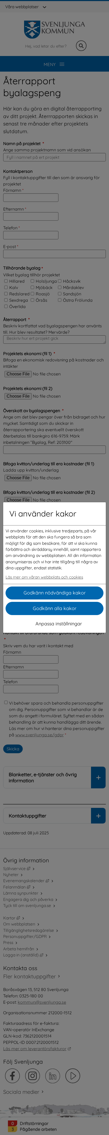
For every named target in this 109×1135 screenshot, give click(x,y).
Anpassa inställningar (58, 624)
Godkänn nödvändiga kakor (55, 593)
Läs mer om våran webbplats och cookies (44, 577)
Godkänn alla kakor (54, 608)
